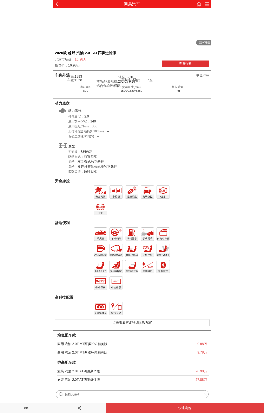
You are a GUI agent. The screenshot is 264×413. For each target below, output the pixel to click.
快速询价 (184, 408)
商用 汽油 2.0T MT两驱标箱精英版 (82, 352)
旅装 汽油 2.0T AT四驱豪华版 (78, 371)
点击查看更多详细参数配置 (132, 322)
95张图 (203, 42)
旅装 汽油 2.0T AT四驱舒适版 (78, 379)
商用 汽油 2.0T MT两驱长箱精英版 (82, 344)
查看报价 (185, 63)
